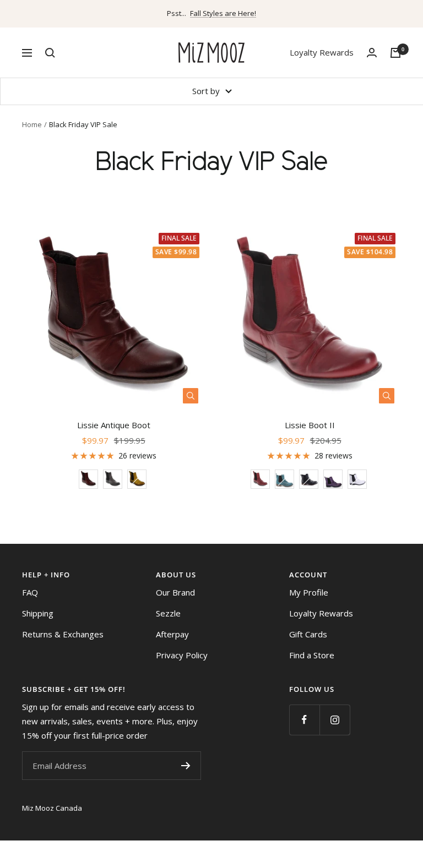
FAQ (30, 592)
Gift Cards (308, 634)
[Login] (372, 52)
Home (32, 124)
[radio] (88, 479)
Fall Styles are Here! (223, 13)
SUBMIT (185, 765)
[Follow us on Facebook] (304, 720)
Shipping (37, 613)
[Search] (50, 53)
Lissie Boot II (310, 424)
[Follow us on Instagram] (334, 720)
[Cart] (395, 53)
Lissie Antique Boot (113, 424)
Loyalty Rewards (322, 52)
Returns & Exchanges (63, 634)
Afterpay (172, 634)
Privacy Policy (182, 654)
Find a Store (311, 654)
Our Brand (175, 592)
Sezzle (168, 613)
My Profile (308, 592)
